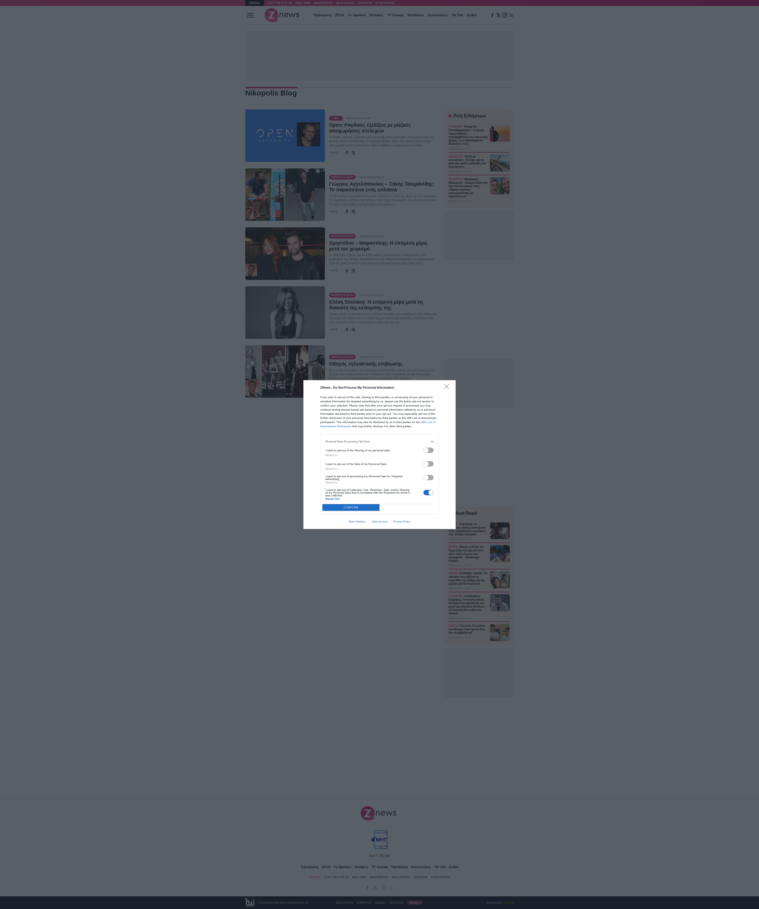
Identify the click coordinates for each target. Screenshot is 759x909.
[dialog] (379, 454)
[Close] (448, 388)
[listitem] (379, 441)
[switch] (428, 450)
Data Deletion (357, 521)
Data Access (379, 521)
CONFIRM (351, 507)
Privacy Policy (402, 521)
